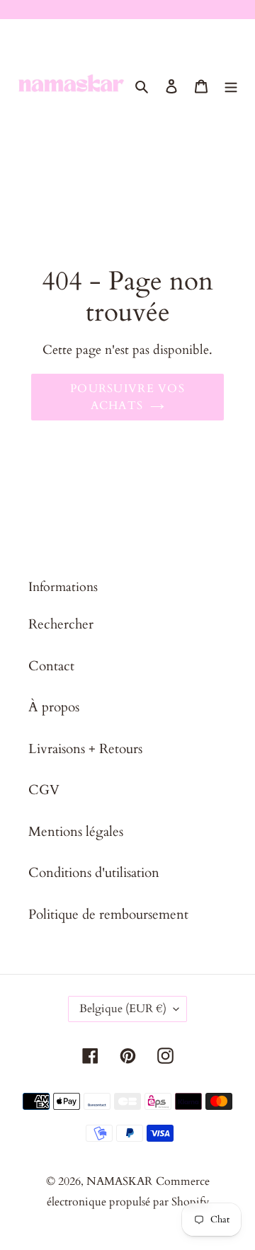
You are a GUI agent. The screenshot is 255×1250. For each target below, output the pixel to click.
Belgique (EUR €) (122, 1008)
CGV (44, 790)
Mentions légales (75, 831)
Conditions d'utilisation (93, 873)
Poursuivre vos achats (127, 397)
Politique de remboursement (108, 914)
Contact (51, 666)
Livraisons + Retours (85, 749)
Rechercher (61, 624)
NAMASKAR (119, 1181)
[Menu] (231, 85)
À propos (53, 707)
